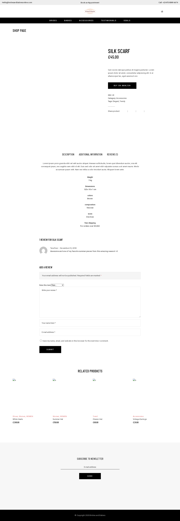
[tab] (68, 154)
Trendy (122, 101)
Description (68, 154)
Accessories (121, 98)
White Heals (18, 419)
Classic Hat (97, 419)
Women (22, 416)
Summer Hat (58, 419)
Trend (95, 416)
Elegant (116, 101)
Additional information (90, 154)
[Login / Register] (166, 11)
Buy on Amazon (122, 85)
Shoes (15, 416)
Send (90, 476)
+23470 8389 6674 (170, 2)
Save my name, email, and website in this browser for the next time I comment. (75, 341)
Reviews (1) (112, 154)
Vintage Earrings (140, 419)
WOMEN (29, 416)
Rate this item (45, 285)
